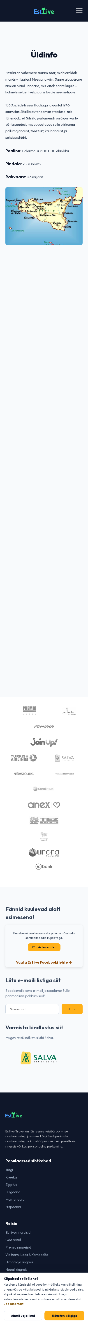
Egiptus (11, 1184)
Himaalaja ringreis (19, 1262)
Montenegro (15, 1199)
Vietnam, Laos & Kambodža (26, 1254)
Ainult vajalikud (23, 1316)
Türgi (9, 1169)
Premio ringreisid (18, 1247)
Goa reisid (13, 1240)
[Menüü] (79, 11)
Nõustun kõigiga (64, 1316)
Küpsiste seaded (44, 947)
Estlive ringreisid (17, 1232)
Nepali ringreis (16, 1269)
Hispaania (13, 1207)
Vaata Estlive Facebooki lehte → (44, 962)
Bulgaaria (12, 1192)
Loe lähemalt (13, 1304)
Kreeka (11, 1177)
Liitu (72, 1009)
